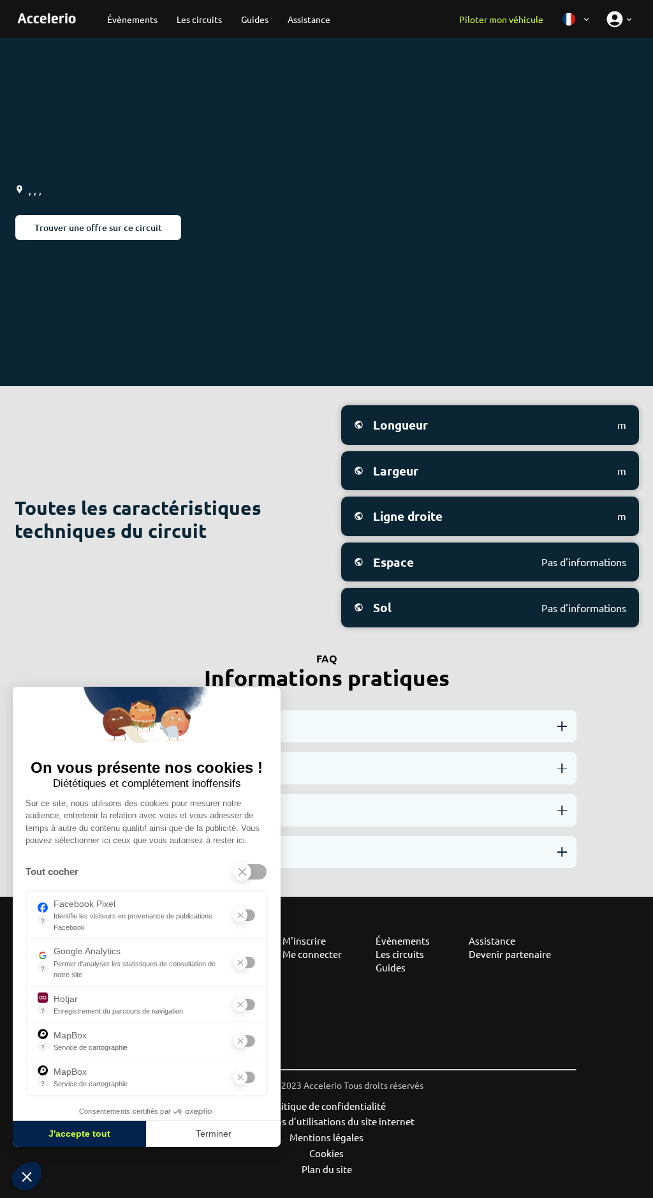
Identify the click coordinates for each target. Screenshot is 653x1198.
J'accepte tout (79, 1133)
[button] (26, 1176)
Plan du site (327, 1169)
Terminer (213, 1133)
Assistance (492, 940)
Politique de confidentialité (326, 1105)
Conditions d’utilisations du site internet (326, 1121)
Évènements (403, 940)
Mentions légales (326, 1137)
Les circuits (400, 953)
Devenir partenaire (510, 953)
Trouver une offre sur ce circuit (98, 227)
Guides (391, 967)
